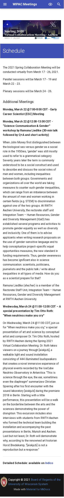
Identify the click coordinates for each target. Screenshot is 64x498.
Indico (49, 463)
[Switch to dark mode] (50, 4)
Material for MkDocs (38, 489)
